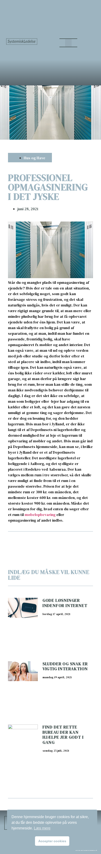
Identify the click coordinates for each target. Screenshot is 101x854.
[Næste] (71, 540)
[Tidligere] (29, 540)
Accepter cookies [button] (52, 841)
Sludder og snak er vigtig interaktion (65, 666)
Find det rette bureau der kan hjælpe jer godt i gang (63, 734)
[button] (68, 43)
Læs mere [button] (42, 828)
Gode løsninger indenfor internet (65, 602)
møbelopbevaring (40, 514)
